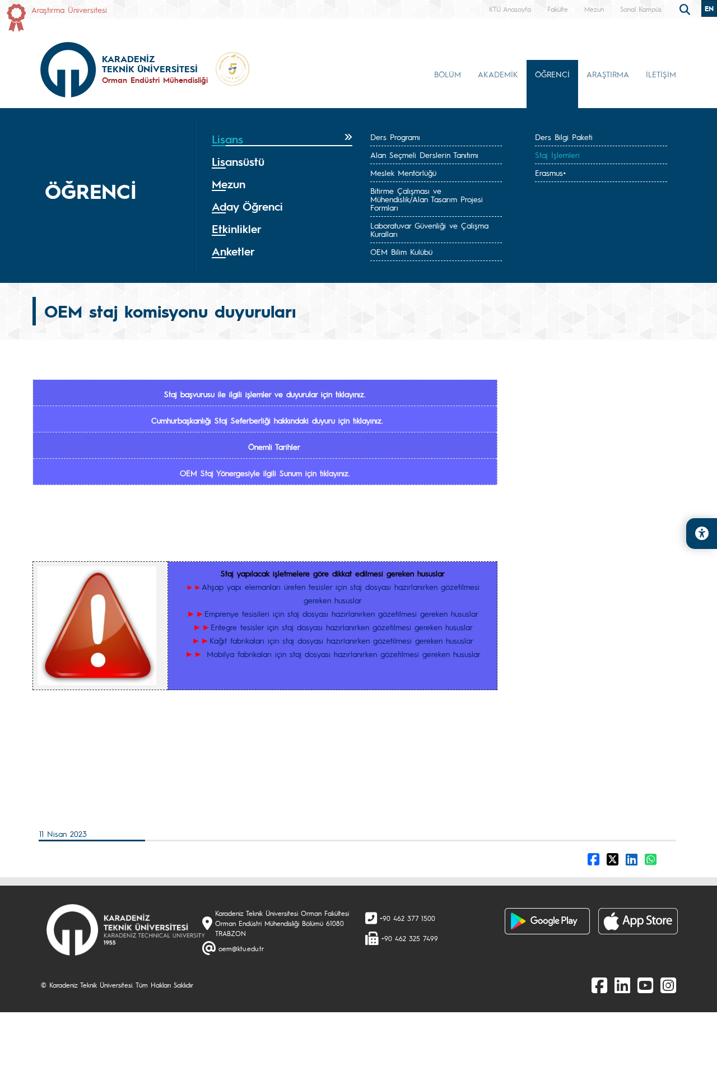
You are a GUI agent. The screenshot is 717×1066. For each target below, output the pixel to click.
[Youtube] (645, 985)
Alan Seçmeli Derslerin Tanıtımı (424, 155)
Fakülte (557, 8)
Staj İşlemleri (557, 155)
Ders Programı (395, 137)
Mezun (594, 8)
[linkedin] (622, 985)
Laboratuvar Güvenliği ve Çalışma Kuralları (429, 229)
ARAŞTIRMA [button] (607, 74)
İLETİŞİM (661, 74)
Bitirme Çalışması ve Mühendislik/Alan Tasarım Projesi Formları (426, 198)
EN (709, 8)
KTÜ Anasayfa (510, 8)
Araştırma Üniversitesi (69, 9)
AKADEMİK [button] (498, 74)
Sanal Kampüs (641, 8)
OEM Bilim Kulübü (401, 251)
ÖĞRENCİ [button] (552, 74)
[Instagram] (668, 985)
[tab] (282, 139)
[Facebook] (599, 985)
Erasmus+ (550, 172)
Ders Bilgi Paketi (564, 137)
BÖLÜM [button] (447, 74)
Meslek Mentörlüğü (403, 172)
